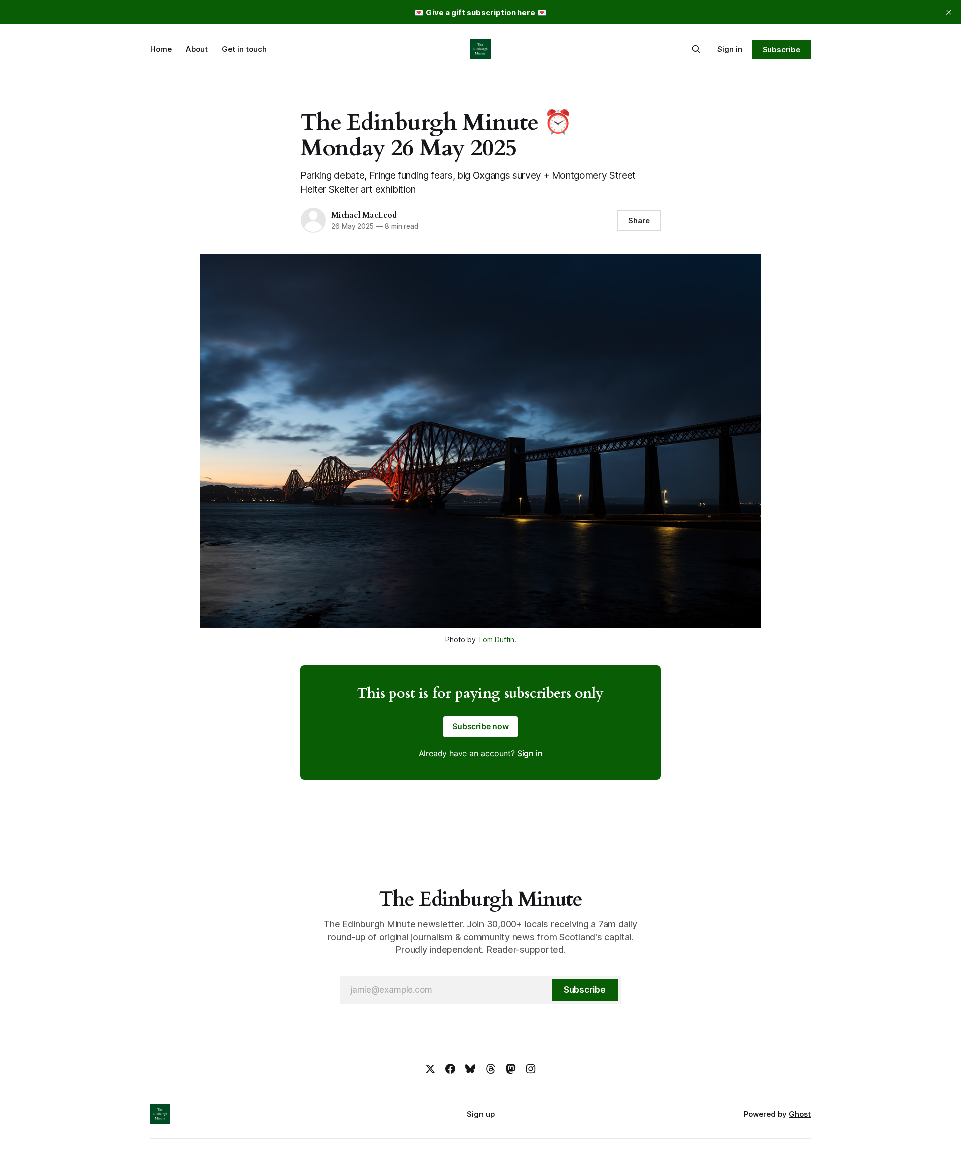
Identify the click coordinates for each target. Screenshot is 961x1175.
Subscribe (781, 49)
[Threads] (491, 1069)
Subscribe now (480, 726)
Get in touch (244, 49)
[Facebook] (450, 1069)
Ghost (800, 1114)
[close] (949, 12)
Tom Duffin (496, 639)
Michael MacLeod (364, 215)
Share (639, 220)
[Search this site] (696, 49)
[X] (430, 1069)
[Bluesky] (470, 1069)
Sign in (729, 49)
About (197, 49)
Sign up (481, 1114)
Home (161, 49)
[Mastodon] (511, 1069)
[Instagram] (531, 1069)
